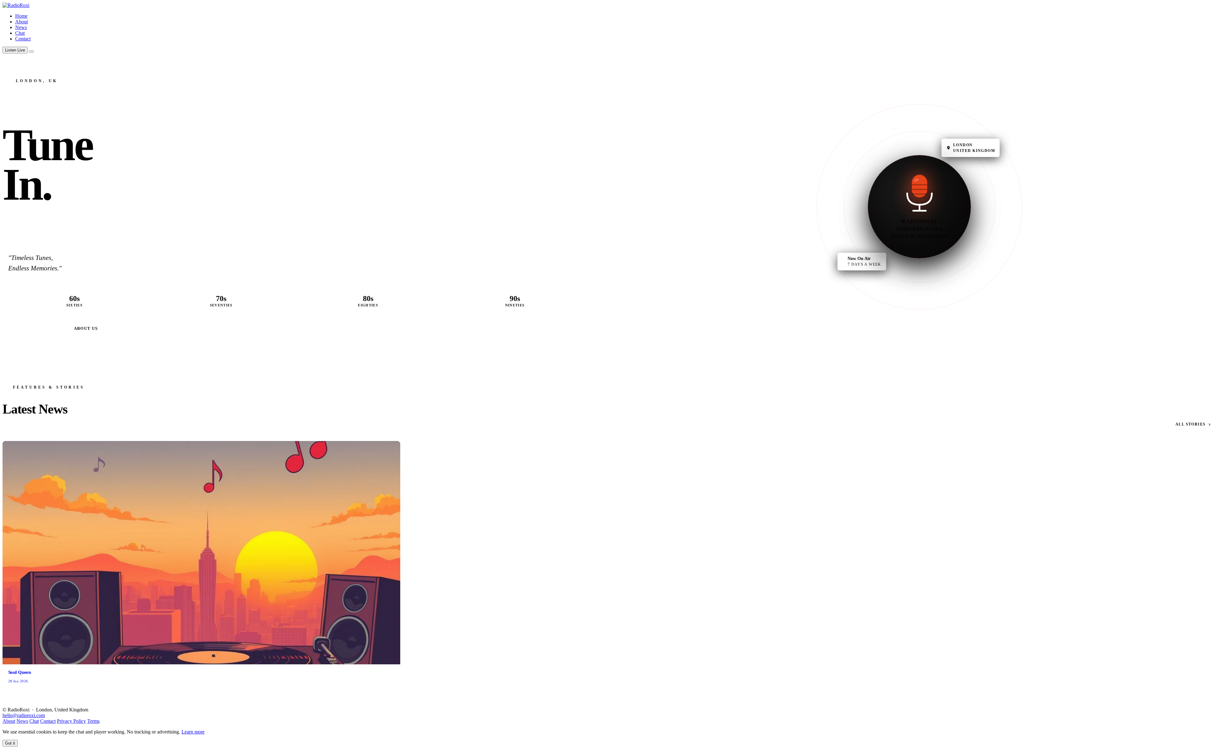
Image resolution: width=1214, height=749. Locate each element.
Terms (93, 721)
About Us (86, 328)
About (21, 21)
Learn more (193, 731)
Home (21, 16)
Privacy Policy (71, 721)
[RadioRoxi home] (16, 5)
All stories (1190, 424)
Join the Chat (35, 328)
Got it (10, 743)
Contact (23, 38)
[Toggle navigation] (31, 51)
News (21, 27)
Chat (20, 33)
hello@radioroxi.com (24, 715)
